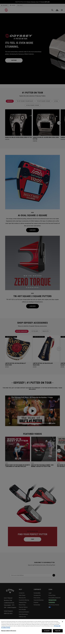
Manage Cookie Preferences (8, 630)
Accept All (46, 630)
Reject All (57, 630)
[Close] (62, 621)
